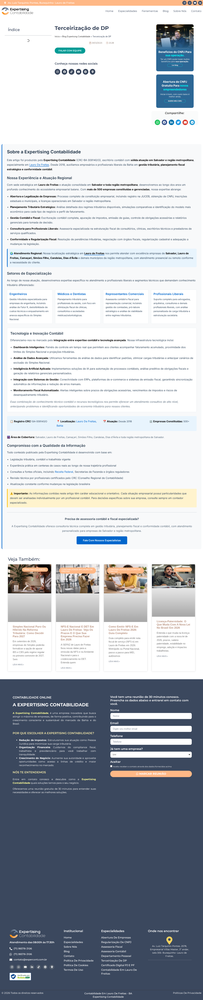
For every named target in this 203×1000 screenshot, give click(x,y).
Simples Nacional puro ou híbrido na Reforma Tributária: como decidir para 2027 (29, 631)
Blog (166, 11)
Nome (114, 710)
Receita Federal (64, 471)
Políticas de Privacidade (187, 992)
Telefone (116, 736)
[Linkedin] (200, 3)
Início (57, 36)
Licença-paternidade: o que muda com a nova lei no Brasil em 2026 (173, 624)
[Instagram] (184, 3)
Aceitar (115, 762)
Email (114, 723)
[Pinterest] (85, 71)
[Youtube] (195, 3)
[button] (157, 122)
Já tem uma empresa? (126, 749)
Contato (196, 11)
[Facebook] (64, 71)
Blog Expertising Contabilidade (76, 36)
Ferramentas (150, 11)
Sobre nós (179, 11)
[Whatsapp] (190, 3)
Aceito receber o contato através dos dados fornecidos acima (142, 766)
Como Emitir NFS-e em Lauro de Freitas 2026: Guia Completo (123, 630)
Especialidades (127, 11)
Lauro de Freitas (39, 164)
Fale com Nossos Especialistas (102, 540)
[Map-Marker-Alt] (92, 71)
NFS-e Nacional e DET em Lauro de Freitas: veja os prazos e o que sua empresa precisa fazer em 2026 (77, 633)
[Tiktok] (71, 71)
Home (109, 11)
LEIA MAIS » (18, 664)
